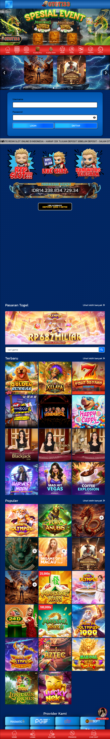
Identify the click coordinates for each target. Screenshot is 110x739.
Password (17, 112)
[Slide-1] (50, 41)
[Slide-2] (55, 41)
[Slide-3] (60, 41)
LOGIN (33, 125)
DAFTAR (76, 125)
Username (18, 99)
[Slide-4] (65, 41)
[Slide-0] (45, 41)
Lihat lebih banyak (93, 305)
